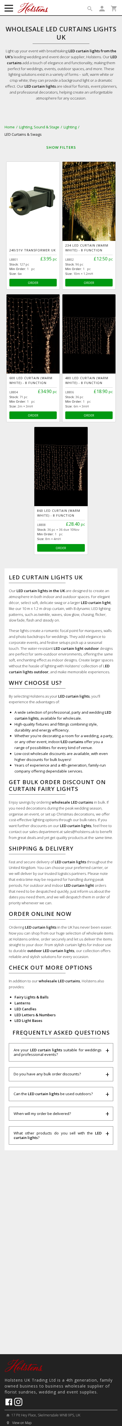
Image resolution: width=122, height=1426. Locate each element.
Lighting (70, 127)
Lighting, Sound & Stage (39, 127)
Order (33, 283)
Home (10, 127)
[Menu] (8, 8)
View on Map (21, 1422)
